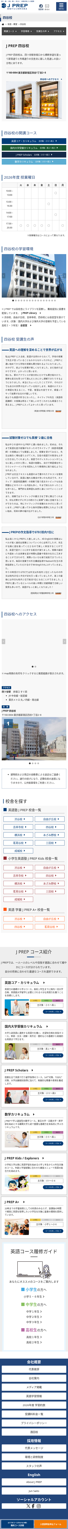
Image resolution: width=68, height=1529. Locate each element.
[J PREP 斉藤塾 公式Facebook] (33, 1507)
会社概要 (34, 1362)
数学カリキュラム (17, 1114)
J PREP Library (29, 313)
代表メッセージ (34, 1448)
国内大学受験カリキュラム (23, 1026)
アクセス (58, 31)
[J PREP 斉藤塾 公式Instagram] (38, 1507)
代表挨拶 (34, 1369)
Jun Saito (34, 1491)
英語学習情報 (34, 1396)
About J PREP (34, 1482)
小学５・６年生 (33, 1296)
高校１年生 (33, 1337)
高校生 (31, 1329)
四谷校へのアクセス (49, 79)
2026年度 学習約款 (34, 1405)
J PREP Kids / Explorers (22, 1158)
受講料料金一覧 (34, 1414)
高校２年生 (33, 1342)
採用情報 (34, 1440)
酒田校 (34, 1432)
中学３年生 (33, 1322)
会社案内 (34, 1378)
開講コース (9, 31)
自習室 (24, 325)
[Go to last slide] (3, 275)
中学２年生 (33, 1317)
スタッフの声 (34, 1466)
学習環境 (25, 31)
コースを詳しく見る (52, 1012)
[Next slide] (64, 275)
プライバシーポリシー (34, 1423)
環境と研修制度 (34, 1457)
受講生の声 (41, 31)
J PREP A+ (12, 1202)
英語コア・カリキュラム (22, 983)
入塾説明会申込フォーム (50, 1524)
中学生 (31, 1304)
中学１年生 (33, 1311)
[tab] (13, 300)
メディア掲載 (34, 1387)
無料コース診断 (17, 1524)
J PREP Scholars (16, 1070)
